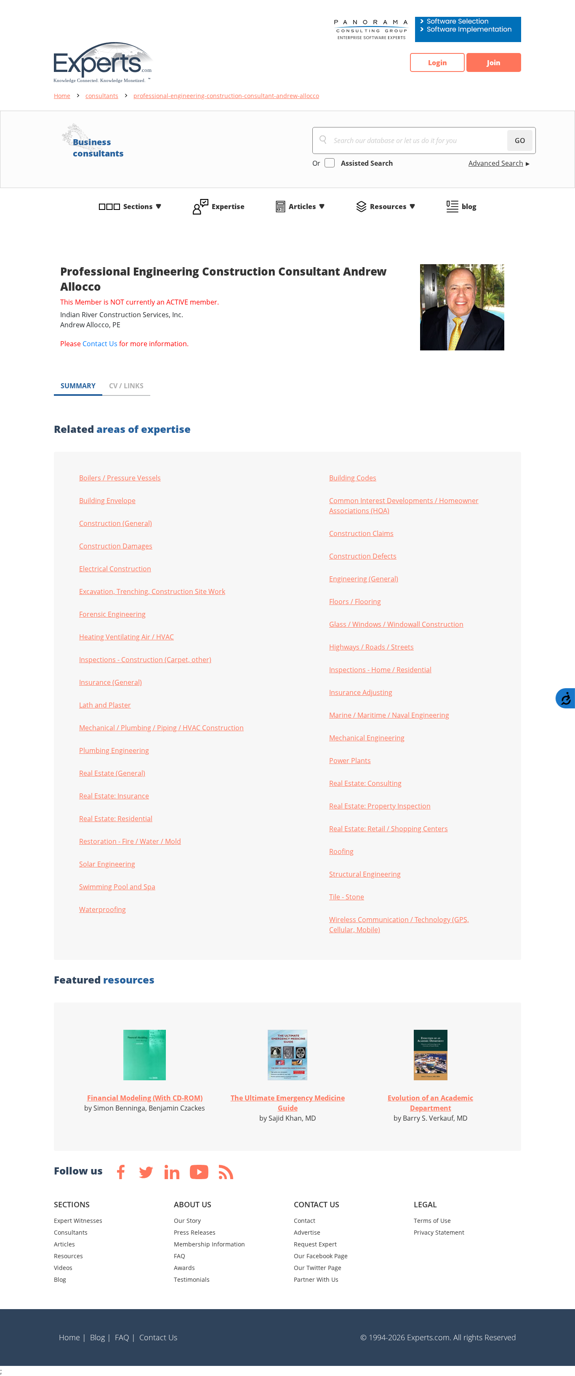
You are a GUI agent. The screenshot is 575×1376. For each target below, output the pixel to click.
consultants (101, 96)
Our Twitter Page (317, 1268)
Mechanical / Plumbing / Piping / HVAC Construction (161, 727)
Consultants (71, 1232)
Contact (304, 1221)
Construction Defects (363, 556)
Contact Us (100, 343)
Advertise (307, 1232)
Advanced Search (496, 163)
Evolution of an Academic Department (430, 1103)
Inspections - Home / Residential (380, 669)
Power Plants (350, 760)
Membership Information (209, 1244)
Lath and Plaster (105, 705)
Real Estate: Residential (115, 818)
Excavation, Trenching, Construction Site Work (152, 591)
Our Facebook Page (321, 1256)
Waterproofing (102, 909)
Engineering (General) (363, 578)
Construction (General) (115, 523)
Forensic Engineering (112, 614)
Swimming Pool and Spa (117, 886)
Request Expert (315, 1244)
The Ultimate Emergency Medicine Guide (288, 1103)
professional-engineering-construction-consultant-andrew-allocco (226, 96)
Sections (138, 206)
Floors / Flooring (355, 601)
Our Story (187, 1221)
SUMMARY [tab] (78, 385)
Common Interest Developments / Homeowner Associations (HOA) (404, 505)
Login (437, 62)
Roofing (341, 851)
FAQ (179, 1256)
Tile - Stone (346, 896)
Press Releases (195, 1232)
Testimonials (192, 1279)
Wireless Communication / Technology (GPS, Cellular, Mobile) (399, 924)
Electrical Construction (115, 568)
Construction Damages (115, 546)
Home (62, 96)
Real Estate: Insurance (114, 796)
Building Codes (352, 478)
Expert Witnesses (78, 1221)
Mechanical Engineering (367, 737)
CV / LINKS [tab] (126, 385)
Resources (388, 206)
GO (520, 140)
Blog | (100, 1337)
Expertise (228, 206)
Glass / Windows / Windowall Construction (396, 624)
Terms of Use (432, 1221)
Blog (60, 1279)
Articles (302, 206)
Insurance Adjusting (360, 692)
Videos (63, 1268)
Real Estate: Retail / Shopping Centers (388, 828)
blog (469, 206)
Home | (72, 1337)
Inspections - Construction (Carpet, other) (145, 659)
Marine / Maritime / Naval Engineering (389, 715)
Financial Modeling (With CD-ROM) (144, 1098)
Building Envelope (107, 500)
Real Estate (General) (112, 773)
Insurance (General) (110, 682)
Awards (184, 1268)
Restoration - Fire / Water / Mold (130, 841)
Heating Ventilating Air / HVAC (126, 637)
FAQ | (125, 1337)
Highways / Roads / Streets (371, 647)
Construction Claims (361, 533)
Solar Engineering (107, 864)
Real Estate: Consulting (365, 783)
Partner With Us (316, 1279)
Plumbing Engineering (114, 750)
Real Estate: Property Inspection (380, 806)
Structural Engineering (365, 874)
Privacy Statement (439, 1232)
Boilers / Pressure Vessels (120, 478)
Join (493, 62)
